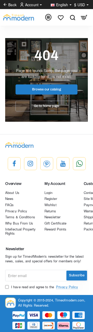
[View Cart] (84, 17)
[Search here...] (72, 17)
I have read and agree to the (44, 287)
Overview (13, 184)
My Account (54, 184)
